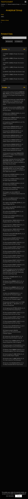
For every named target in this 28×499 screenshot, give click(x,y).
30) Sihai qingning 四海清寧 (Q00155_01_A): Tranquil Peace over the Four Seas (13, 239)
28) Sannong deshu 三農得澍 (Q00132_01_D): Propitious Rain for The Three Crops (13, 230)
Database (3, 4)
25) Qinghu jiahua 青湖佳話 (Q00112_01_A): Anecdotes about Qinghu (13, 216)
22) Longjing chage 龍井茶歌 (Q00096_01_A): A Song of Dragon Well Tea (14, 203)
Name (2, 14)
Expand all (9, 41)
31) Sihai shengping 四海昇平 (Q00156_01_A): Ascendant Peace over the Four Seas (14, 243)
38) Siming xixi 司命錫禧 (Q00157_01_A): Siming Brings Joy (12, 277)
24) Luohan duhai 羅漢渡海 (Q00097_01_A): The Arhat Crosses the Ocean (13, 212)
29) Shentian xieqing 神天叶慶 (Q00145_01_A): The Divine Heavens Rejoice (14, 234)
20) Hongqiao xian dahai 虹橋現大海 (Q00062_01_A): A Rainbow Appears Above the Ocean (14, 194)
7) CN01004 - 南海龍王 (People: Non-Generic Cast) (13, 79)
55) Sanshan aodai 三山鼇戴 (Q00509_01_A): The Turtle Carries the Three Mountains (13, 359)
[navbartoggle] (25, 2)
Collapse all (19, 41)
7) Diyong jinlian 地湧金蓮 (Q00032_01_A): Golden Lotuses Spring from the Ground (13, 127)
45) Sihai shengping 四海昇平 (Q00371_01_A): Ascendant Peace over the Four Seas (14, 313)
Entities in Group (5, 20)
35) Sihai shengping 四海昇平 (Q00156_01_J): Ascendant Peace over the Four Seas (13, 261)
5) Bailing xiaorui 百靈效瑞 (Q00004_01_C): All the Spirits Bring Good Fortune (14, 118)
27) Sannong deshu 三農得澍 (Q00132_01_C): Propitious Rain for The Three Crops (13, 225)
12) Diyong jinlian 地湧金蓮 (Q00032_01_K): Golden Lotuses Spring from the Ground (13, 149)
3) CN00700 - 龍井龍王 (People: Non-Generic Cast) (13, 63)
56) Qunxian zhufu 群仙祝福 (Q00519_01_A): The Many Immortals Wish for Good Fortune (13, 363)
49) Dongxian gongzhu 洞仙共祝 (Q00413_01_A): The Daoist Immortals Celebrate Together (12, 332)
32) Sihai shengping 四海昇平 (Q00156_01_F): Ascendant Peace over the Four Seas (13, 247)
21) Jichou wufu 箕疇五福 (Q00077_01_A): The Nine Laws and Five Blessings (14, 199)
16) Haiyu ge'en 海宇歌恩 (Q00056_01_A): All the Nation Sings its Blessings (13, 175)
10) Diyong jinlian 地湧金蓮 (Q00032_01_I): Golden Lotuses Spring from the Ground (13, 140)
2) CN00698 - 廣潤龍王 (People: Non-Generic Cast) (13, 59)
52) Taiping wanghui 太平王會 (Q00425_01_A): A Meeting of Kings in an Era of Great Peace (14, 346)
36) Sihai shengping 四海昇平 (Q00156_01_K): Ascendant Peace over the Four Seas (14, 265)
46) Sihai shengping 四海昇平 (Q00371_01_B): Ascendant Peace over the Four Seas (14, 317)
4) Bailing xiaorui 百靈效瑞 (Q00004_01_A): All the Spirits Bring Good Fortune (14, 114)
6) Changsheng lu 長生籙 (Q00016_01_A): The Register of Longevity (14, 123)
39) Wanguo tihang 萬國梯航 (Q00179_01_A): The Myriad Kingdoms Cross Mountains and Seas (13, 283)
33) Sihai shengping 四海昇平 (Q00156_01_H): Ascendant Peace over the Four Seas (14, 252)
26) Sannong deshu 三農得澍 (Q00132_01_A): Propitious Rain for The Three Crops (13, 221)
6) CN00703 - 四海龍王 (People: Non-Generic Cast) (13, 75)
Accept (18, 496)
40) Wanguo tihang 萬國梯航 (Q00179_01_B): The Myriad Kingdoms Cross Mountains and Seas (13, 289)
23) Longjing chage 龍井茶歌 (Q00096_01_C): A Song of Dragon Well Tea (14, 207)
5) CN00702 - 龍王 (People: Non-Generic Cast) (14, 71)
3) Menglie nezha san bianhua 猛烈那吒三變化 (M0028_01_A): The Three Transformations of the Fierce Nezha (13, 109)
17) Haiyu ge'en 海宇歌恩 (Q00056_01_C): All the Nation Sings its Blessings (13, 179)
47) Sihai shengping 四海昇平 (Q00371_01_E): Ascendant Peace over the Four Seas (14, 322)
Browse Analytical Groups (14, 4)
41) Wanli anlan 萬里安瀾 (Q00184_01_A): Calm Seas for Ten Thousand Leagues (12, 294)
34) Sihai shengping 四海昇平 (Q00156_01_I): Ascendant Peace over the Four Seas (13, 256)
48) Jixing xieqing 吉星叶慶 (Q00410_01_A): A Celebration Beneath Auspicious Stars (13, 326)
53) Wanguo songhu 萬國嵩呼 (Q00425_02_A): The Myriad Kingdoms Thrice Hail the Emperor (14, 350)
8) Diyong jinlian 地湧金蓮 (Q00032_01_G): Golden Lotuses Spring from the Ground (13, 131)
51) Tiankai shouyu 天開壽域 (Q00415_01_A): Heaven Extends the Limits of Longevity (13, 341)
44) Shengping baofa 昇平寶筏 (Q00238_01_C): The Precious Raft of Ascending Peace (14, 309)
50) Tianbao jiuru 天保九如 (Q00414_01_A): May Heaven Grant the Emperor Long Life (13, 337)
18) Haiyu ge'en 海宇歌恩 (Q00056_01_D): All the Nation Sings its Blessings (13, 184)
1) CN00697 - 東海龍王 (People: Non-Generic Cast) (13, 54)
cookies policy (21, 493)
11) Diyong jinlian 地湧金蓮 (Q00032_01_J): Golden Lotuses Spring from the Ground (13, 145)
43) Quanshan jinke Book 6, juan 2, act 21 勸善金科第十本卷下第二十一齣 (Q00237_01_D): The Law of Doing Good (13, 304)
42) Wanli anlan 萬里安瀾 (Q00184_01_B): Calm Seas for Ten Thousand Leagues (12, 298)
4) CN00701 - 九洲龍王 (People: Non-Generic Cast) (13, 68)
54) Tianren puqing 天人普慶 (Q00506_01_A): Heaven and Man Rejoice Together (13, 355)
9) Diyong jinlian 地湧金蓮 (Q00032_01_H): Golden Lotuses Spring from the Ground (13, 136)
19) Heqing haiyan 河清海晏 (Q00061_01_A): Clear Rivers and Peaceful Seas (13, 188)
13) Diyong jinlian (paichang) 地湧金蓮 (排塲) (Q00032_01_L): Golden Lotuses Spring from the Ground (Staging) (13, 155)
